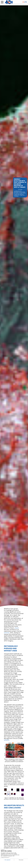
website (6, 740)
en (23, 2)
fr (26, 2)
